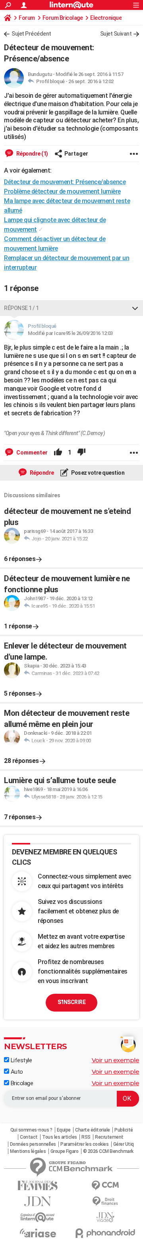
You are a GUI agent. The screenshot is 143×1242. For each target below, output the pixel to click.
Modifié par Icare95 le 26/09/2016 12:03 (70, 333)
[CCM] (105, 1186)
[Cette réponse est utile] (58, 452)
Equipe (64, 1130)
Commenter (31, 452)
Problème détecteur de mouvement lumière (62, 191)
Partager (76, 153)
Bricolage (21, 1083)
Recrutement (109, 1137)
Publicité (123, 1130)
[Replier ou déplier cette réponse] (135, 308)
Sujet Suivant (116, 33)
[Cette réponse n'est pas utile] (81, 452)
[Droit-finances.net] (105, 1201)
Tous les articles (59, 1137)
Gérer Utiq (123, 1144)
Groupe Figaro (64, 1151)
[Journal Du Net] (38, 1201)
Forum (27, 18)
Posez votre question (97, 473)
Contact (29, 1137)
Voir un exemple (115, 1060)
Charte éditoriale (92, 1130)
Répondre (41, 473)
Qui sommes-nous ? (31, 1130)
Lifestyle (20, 1060)
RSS (86, 1137)
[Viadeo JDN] (105, 1217)
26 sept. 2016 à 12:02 (91, 81)
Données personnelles (33, 1144)
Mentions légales (28, 1151)
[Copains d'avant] (38, 1217)
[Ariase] (38, 1233)
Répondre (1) (31, 153)
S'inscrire (71, 1002)
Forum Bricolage (63, 18)
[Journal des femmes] (38, 1186)
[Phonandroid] (105, 1233)
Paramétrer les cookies (84, 1144)
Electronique (106, 18)
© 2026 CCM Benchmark (108, 1151)
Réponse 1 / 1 (21, 308)
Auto (16, 1071)
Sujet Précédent (31, 33)
